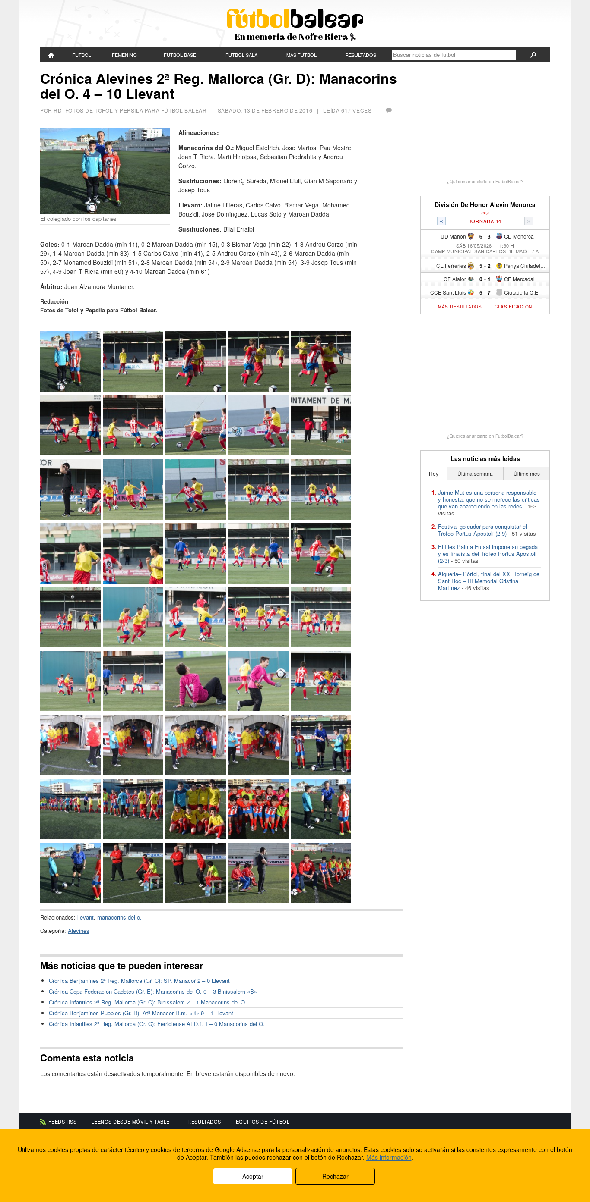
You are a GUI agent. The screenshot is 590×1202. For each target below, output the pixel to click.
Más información (389, 1157)
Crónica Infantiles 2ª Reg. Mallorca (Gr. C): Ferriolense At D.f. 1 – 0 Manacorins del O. (157, 1024)
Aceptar (252, 1176)
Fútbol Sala (241, 54)
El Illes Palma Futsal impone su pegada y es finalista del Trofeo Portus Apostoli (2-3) (488, 554)
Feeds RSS (62, 1121)
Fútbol (81, 54)
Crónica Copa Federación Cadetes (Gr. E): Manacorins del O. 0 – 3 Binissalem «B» (153, 991)
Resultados (360, 54)
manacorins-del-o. (119, 917)
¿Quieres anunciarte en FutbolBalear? (485, 182)
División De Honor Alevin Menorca (485, 205)
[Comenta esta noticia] (388, 110)
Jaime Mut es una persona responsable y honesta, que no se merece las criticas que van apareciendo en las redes (489, 499)
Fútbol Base (180, 54)
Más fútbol (301, 54)
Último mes (527, 473)
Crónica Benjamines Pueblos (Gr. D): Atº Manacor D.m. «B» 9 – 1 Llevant (141, 1013)
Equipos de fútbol (262, 1121)
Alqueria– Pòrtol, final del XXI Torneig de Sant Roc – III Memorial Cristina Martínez (488, 581)
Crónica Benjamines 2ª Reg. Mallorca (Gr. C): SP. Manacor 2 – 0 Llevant (139, 980)
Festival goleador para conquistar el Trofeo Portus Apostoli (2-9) (482, 529)
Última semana (475, 473)
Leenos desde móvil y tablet (132, 1121)
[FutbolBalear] (51, 54)
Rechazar (335, 1176)
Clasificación (513, 307)
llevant (85, 917)
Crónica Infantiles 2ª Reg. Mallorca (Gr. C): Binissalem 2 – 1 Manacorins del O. (148, 1002)
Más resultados (460, 307)
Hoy (433, 473)
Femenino (124, 54)
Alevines (78, 930)
